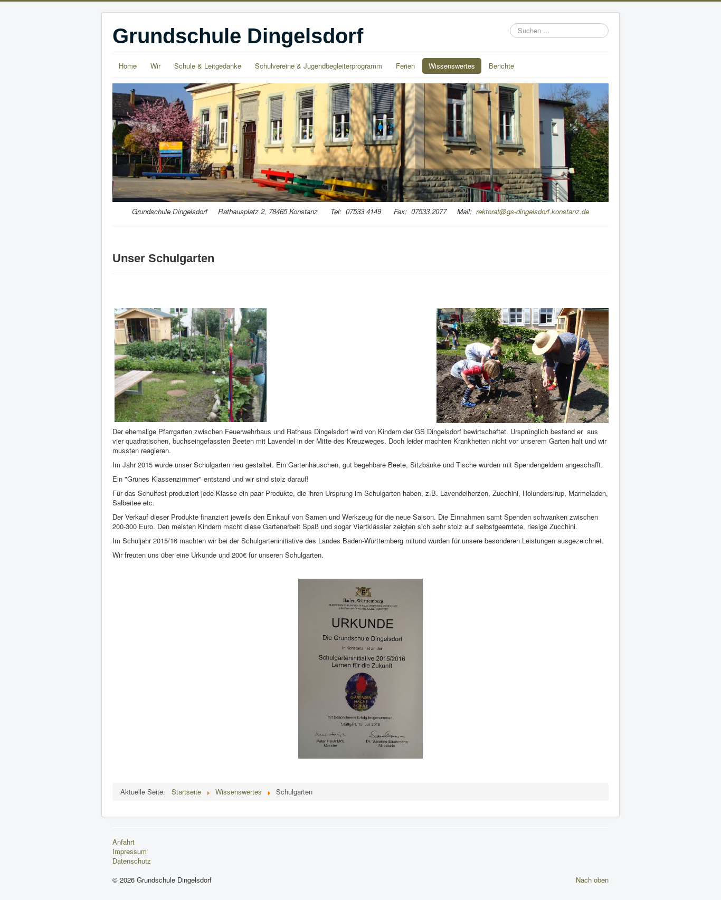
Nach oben (592, 880)
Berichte (501, 66)
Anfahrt (123, 842)
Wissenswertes (452, 66)
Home (128, 66)
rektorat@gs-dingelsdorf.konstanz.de (532, 211)
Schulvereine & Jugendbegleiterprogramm (318, 66)
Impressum (129, 851)
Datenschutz (131, 861)
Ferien (405, 66)
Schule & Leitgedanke (207, 66)
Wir (155, 66)
